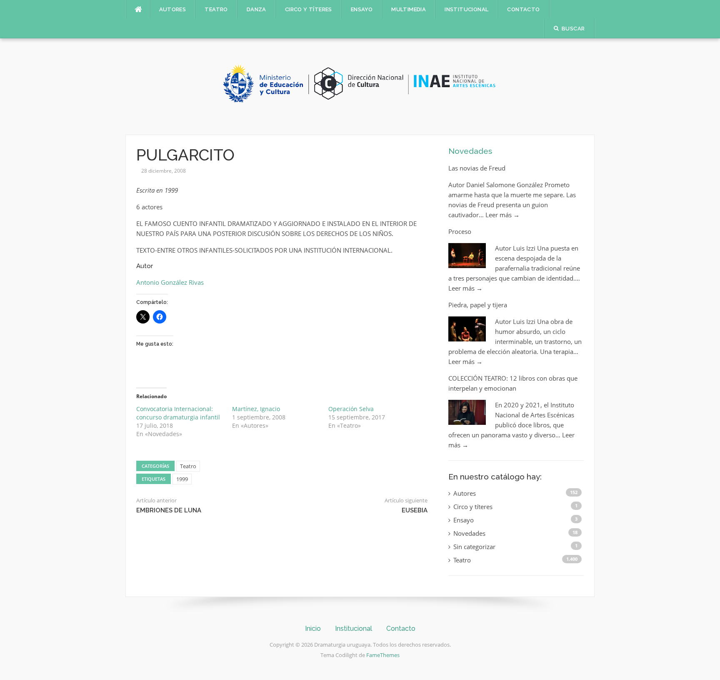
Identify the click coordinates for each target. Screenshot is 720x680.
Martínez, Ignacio (256, 409)
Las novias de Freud (476, 168)
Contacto (523, 9)
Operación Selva (351, 409)
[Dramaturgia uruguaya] (360, 86)
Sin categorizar (474, 546)
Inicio (313, 628)
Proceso (459, 231)
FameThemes (383, 655)
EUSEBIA (415, 510)
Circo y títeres (308, 9)
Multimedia (408, 9)
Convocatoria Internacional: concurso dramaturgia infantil (178, 413)
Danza (256, 9)
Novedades (470, 151)
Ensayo (361, 9)
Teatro (216, 9)
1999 (182, 479)
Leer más (502, 215)
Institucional (466, 9)
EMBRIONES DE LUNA (168, 510)
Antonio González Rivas (170, 282)
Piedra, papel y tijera (477, 305)
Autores (172, 9)
